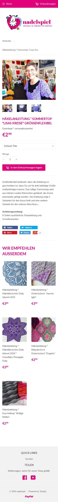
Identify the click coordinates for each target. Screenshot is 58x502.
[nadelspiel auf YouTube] (33, 478)
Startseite (6, 41)
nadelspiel (21, 491)
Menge (5, 154)
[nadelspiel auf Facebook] (24, 478)
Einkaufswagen (48, 3)
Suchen (29, 459)
